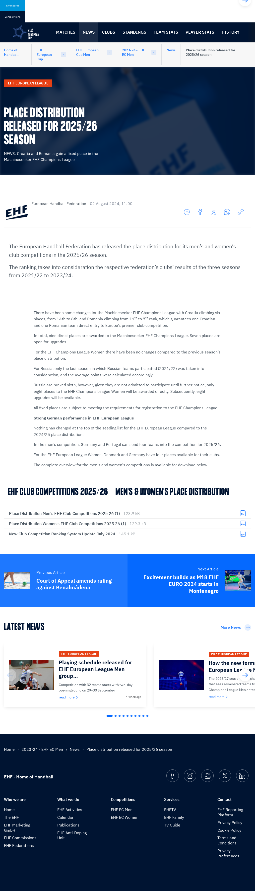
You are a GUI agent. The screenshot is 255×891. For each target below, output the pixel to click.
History (231, 32)
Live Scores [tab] (12, 5)
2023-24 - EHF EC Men (133, 52)
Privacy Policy (229, 822)
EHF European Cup (44, 54)
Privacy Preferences (228, 853)
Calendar (65, 817)
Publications (68, 824)
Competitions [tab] (12, 16)
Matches (65, 32)
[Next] (245, 675)
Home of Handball (11, 52)
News (89, 32)
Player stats (200, 32)
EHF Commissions (20, 837)
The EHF (11, 817)
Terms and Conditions (227, 840)
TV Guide (172, 824)
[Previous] (10, 675)
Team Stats (166, 32)
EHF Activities (69, 809)
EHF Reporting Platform (230, 812)
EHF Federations (19, 845)
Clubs (108, 32)
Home (10, 749)
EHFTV (170, 809)
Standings (134, 32)
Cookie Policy (229, 830)
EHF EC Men (121, 809)
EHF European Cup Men (87, 52)
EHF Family (174, 817)
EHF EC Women (124, 817)
